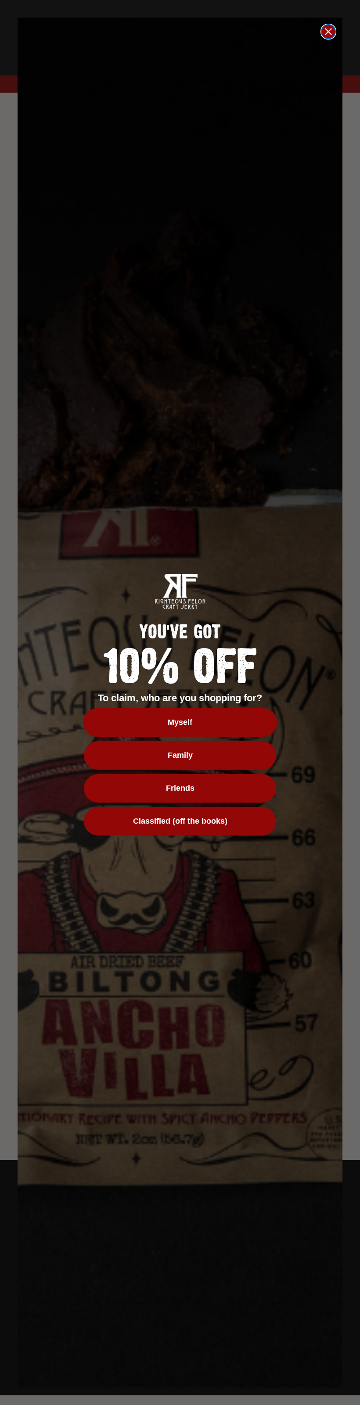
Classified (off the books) (180, 821)
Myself (180, 722)
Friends (180, 788)
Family (180, 755)
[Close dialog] (328, 32)
